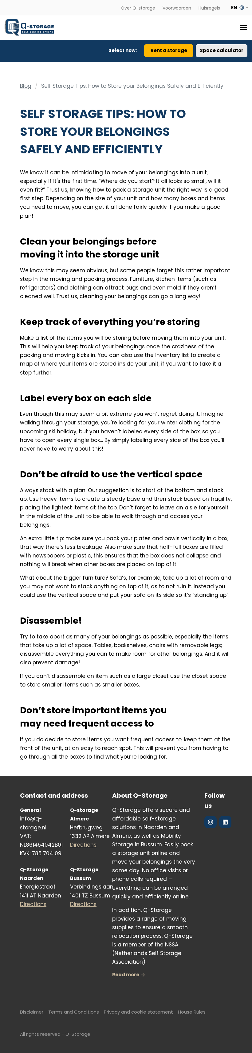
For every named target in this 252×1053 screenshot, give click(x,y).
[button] (241, 27)
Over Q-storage (138, 8)
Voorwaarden (177, 8)
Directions (83, 844)
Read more (125, 974)
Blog (25, 86)
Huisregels (209, 8)
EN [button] (237, 7)
